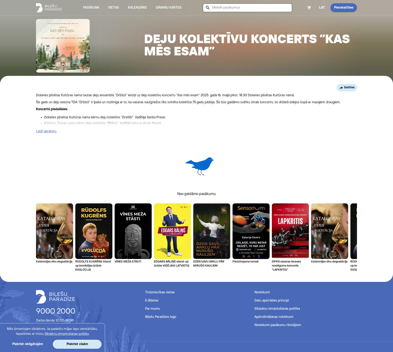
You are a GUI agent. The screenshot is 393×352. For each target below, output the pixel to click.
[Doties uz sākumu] (55, 297)
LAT (322, 7)
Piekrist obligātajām (27, 344)
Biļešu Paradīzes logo (160, 316)
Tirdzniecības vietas (160, 292)
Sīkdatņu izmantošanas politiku (67, 333)
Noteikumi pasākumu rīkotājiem (277, 325)
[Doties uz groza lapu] (304, 7)
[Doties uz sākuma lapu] (49, 7)
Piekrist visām (77, 344)
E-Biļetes (151, 300)
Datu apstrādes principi (271, 300)
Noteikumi (262, 292)
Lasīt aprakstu (46, 131)
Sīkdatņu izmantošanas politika (277, 308)
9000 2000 (55, 311)
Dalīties (349, 87)
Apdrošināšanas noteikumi (273, 316)
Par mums (152, 308)
